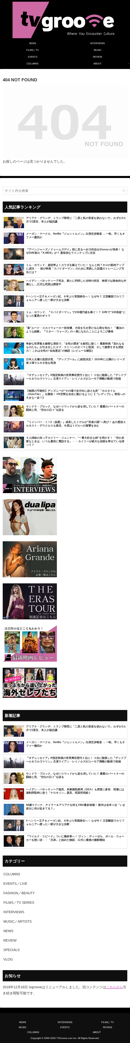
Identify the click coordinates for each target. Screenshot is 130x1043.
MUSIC (22, 1027)
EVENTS (65, 1027)
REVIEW (107, 1027)
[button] (124, 191)
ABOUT (97, 1032)
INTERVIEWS (65, 1022)
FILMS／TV (107, 1022)
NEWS (22, 1022)
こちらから (114, 987)
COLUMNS (33, 1032)
